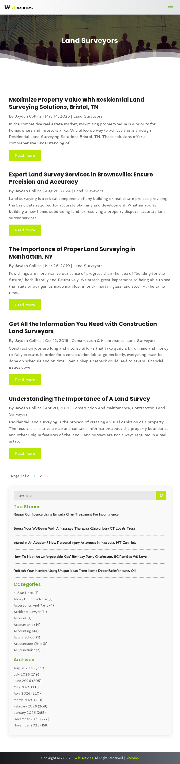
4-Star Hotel (24, 593)
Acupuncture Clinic (28, 644)
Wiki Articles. (84, 758)
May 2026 (22, 687)
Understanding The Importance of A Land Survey (79, 399)
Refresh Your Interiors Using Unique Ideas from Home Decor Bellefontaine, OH (75, 571)
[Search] (161, 495)
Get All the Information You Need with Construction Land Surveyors (83, 327)
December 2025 (26, 719)
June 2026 (22, 681)
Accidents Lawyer (27, 612)
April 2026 (22, 693)
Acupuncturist (24, 650)
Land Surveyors (87, 116)
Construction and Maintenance (101, 408)
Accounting (22, 631)
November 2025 (26, 725)
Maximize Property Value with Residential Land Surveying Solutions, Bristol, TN (76, 103)
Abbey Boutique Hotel (31, 599)
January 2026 (25, 712)
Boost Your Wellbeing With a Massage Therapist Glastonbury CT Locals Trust (74, 528)
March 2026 (23, 700)
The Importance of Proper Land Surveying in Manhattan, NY (72, 252)
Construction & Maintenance (98, 340)
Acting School (24, 637)
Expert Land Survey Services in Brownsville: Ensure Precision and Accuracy (81, 178)
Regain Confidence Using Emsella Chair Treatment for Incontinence (66, 514)
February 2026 (25, 706)
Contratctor (143, 408)
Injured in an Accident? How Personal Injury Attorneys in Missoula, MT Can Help (75, 542)
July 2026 (22, 674)
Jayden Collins (28, 116)
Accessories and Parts (31, 605)
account (20, 618)
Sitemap (132, 758)
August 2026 (24, 668)
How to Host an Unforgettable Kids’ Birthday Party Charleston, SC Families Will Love (80, 556)
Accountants (23, 624)
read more (25, 155)
